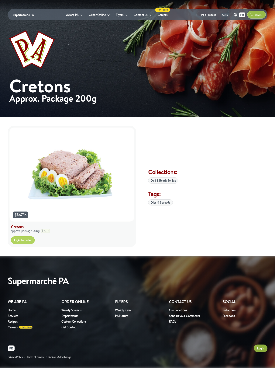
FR (242, 15)
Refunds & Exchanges (60, 357)
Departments (69, 316)
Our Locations (178, 310)
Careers (162, 15)
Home (11, 310)
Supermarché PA (23, 15)
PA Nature (121, 316)
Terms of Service (35, 357)
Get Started (68, 327)
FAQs (172, 321)
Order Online (97, 15)
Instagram (229, 310)
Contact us (141, 15)
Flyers (120, 15)
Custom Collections (74, 321)
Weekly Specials (71, 310)
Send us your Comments (184, 316)
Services (13, 316)
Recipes (13, 321)
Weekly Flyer (123, 310)
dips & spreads (160, 202)
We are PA (72, 15)
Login (260, 348)
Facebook (229, 316)
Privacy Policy (15, 357)
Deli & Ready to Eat (163, 180)
